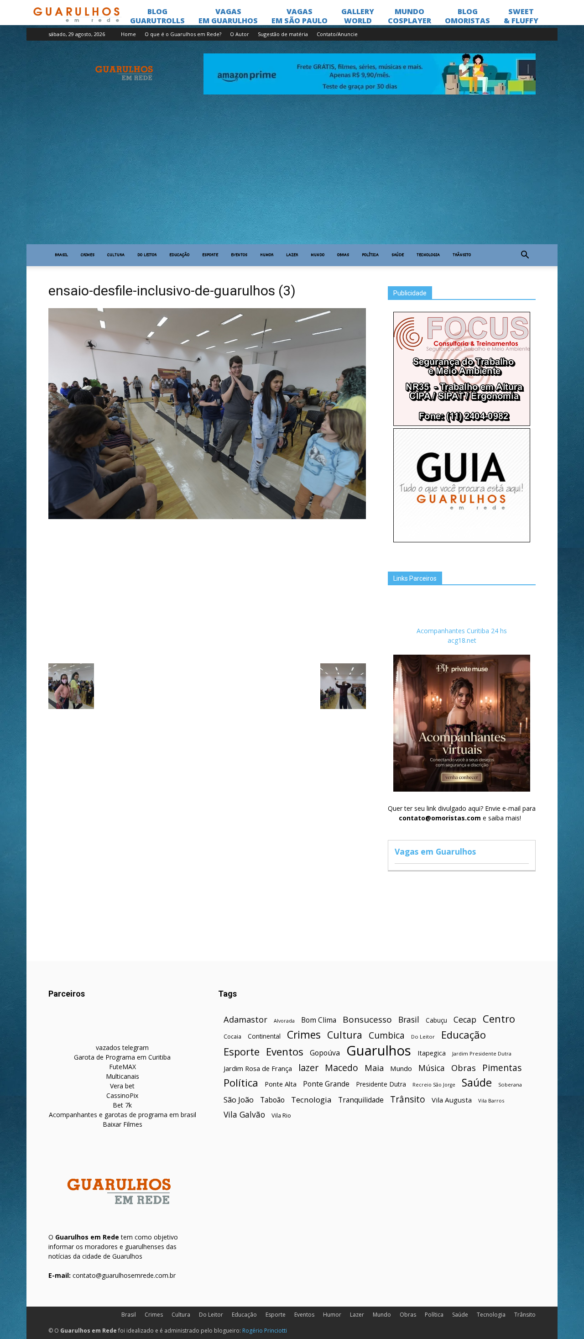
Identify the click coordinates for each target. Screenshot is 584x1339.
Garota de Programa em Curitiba (122, 1057)
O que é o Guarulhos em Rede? (183, 34)
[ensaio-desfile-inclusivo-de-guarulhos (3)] (207, 516)
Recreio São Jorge (433, 1085)
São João (239, 1099)
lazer (308, 1067)
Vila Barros (491, 1100)
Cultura (116, 255)
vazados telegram (122, 1047)
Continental (264, 1036)
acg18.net (462, 640)
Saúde (397, 255)
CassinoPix (122, 1095)
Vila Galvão (244, 1114)
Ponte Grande (326, 1084)
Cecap (465, 1019)
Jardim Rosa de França (258, 1068)
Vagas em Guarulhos (435, 851)
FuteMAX (122, 1066)
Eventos (239, 255)
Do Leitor (146, 255)
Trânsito (462, 255)
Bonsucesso (367, 1019)
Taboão (272, 1100)
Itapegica (431, 1053)
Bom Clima (318, 1020)
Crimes (87, 255)
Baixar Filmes (122, 1124)
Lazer (292, 255)
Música (431, 1068)
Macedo (341, 1067)
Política (370, 255)
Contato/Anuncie (337, 34)
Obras (343, 255)
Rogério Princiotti (264, 1330)
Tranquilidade (361, 1100)
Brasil (61, 255)
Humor (266, 255)
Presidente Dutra (381, 1084)
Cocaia (232, 1036)
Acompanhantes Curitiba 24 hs (462, 630)
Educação (179, 255)
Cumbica (387, 1035)
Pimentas (502, 1067)
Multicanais (122, 1076)
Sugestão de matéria (283, 34)
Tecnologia (428, 255)
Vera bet (122, 1086)
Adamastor (245, 1019)
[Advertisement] (292, 176)
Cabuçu (436, 1020)
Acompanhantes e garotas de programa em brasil (122, 1114)
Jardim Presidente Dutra (481, 1053)
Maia (374, 1067)
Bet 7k (122, 1105)
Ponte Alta (281, 1083)
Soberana (510, 1084)
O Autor (239, 34)
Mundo (317, 255)
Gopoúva (325, 1053)
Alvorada (284, 1020)
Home (128, 34)
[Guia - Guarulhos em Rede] (461, 540)
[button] (525, 255)
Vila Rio (281, 1115)
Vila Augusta (452, 1099)
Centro (499, 1019)
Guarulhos (378, 1050)
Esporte (210, 255)
